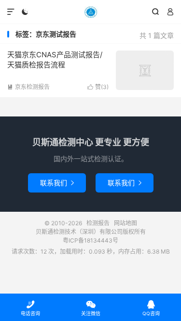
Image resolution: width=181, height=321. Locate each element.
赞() (98, 86)
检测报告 (90, 12)
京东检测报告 (28, 86)
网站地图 (125, 223)
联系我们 (57, 183)
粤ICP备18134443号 (90, 240)
